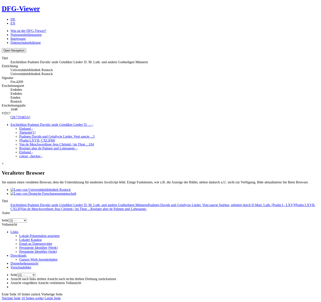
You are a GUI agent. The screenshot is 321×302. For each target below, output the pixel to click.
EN (12, 23)
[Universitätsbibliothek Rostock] (40, 189)
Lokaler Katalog (30, 240)
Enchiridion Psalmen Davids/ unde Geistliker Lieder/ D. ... (51, 124)
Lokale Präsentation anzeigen (39, 236)
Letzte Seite (53, 298)
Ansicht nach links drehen (28, 279)
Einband (26, 128)
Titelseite (27, 132)
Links (14, 232)
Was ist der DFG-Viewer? (28, 31)
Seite (5, 220)
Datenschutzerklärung (25, 42)
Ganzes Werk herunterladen (38, 259)
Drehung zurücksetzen (100, 279)
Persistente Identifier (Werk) (38, 247)
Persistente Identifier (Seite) (38, 251)
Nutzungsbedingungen (26, 35)
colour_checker (30, 156)
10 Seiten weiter (32, 298)
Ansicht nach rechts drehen (65, 279)
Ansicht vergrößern (23, 283)
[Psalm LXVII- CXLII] (37, 140)
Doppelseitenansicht (24, 263)
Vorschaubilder (20, 267)
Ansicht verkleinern (51, 283)
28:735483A (20, 117)
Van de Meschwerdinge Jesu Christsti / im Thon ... (56, 144)
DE (12, 19)
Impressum (18, 38)
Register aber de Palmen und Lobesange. (48, 148)
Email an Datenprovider (35, 244)
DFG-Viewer (21, 8)
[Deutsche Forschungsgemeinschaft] (43, 193)
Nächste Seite (11, 298)
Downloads (18, 255)
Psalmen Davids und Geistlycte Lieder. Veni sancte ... (57, 136)
